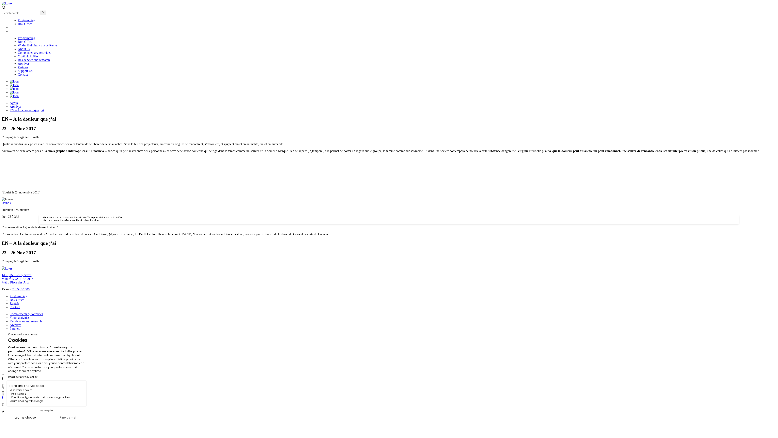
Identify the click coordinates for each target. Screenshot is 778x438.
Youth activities (19, 317)
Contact (23, 74)
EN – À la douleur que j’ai (27, 110)
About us (24, 49)
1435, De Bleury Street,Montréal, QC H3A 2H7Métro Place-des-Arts (17, 278)
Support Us (25, 71)
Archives (23, 63)
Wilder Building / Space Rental (38, 45)
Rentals (14, 303)
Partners (23, 67)
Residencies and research (34, 60)
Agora (14, 103)
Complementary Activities (34, 52)
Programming (26, 20)
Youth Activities (28, 56)
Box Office (25, 24)
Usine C (7, 203)
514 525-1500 (21, 289)
